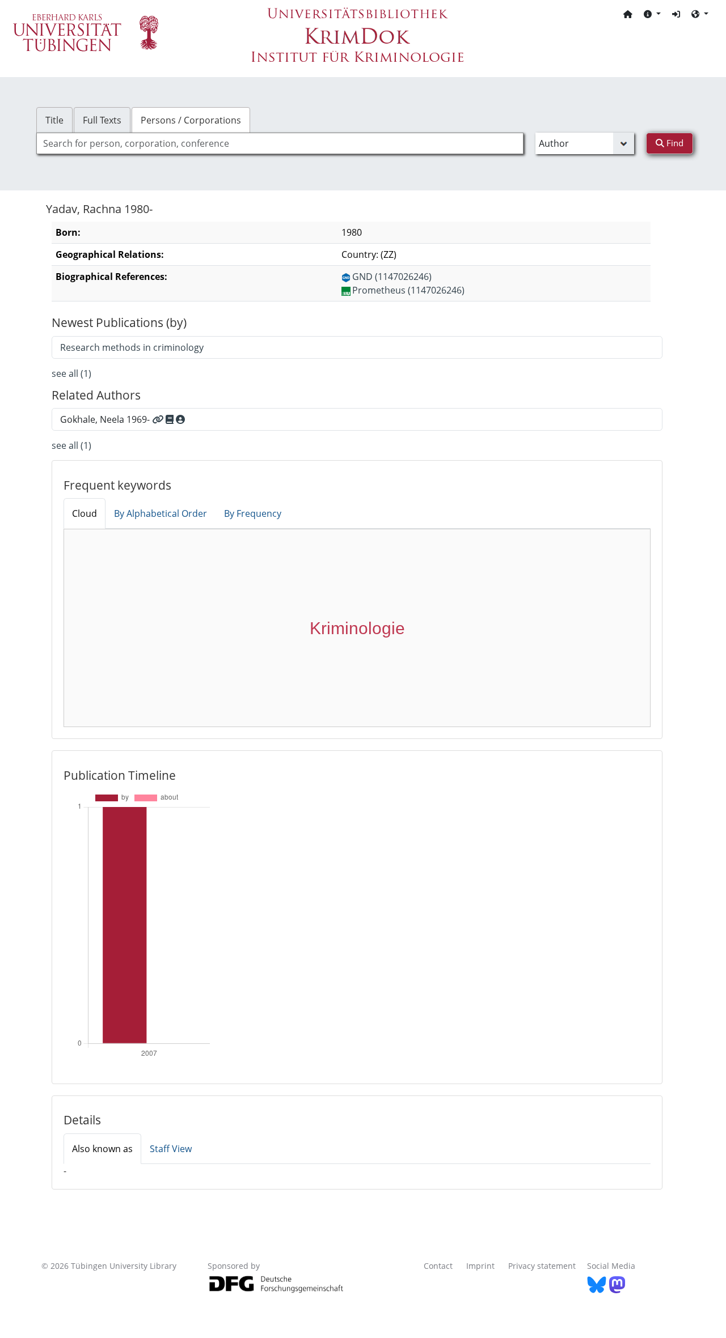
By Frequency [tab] (252, 513)
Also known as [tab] (102, 1148)
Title (54, 120)
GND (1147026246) (392, 276)
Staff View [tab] (171, 1148)
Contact (438, 1265)
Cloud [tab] (84, 513)
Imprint (480, 1265)
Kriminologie (357, 628)
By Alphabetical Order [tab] (160, 513)
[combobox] (280, 143)
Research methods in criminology (132, 347)
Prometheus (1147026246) (408, 290)
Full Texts (102, 120)
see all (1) (71, 373)
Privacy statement (542, 1265)
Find (673, 142)
